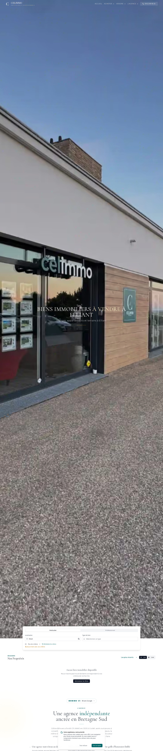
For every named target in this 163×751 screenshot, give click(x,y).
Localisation (28, 635)
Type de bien (86, 635)
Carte (152, 657)
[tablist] (81, 630)
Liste (144, 657)
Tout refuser (83, 745)
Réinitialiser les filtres (81, 681)
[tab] (53, 630)
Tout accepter (97, 745)
